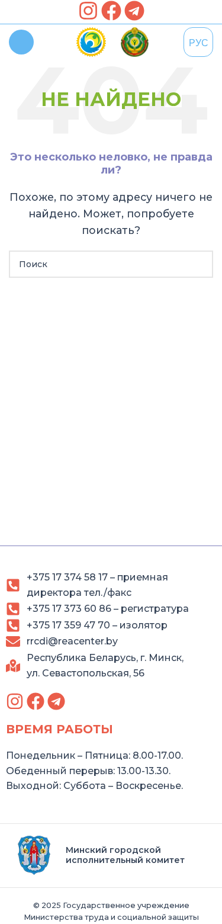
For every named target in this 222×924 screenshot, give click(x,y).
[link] (88, 11)
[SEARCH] (199, 264)
